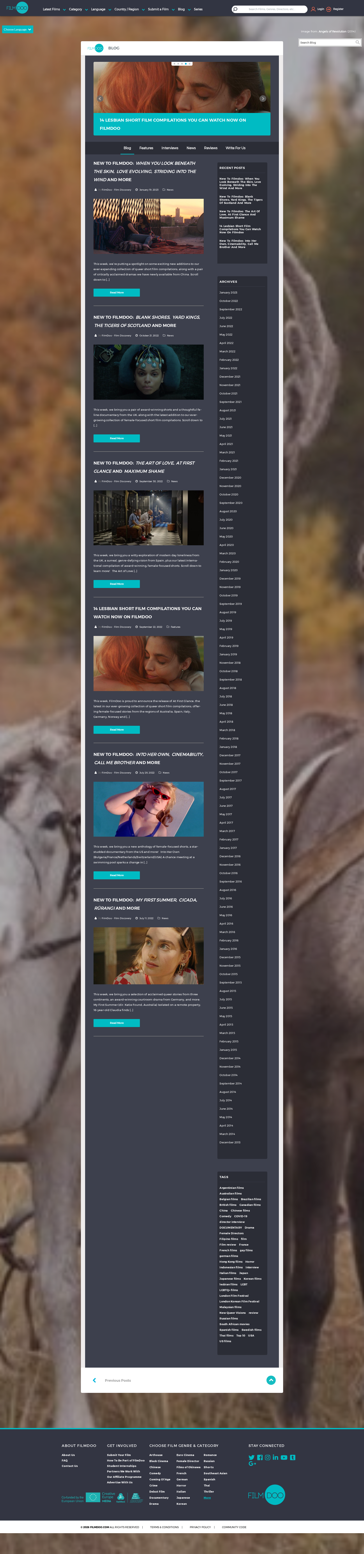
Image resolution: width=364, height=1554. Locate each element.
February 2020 (229, 561)
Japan (243, 1273)
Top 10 (240, 1335)
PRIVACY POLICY (200, 1527)
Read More (117, 292)
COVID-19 (240, 1216)
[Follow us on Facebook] (259, 1458)
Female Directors (231, 1233)
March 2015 (227, 1033)
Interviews (170, 148)
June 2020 (226, 528)
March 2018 (227, 730)
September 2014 (230, 1083)
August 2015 (227, 991)
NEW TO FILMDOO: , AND (144, 467)
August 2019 (227, 612)
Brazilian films (251, 1199)
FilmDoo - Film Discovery (116, 189)
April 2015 (226, 1024)
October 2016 (228, 873)
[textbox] (272, 9)
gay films (246, 1250)
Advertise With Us (119, 1482)
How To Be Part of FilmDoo (126, 1460)
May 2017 (225, 814)
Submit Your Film (119, 1454)
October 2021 (228, 393)
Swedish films (251, 1329)
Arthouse (156, 1454)
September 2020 (230, 502)
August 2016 (227, 890)
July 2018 (225, 696)
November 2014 (229, 1066)
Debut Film (157, 1491)
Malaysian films (230, 1307)
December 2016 (230, 856)
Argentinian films (231, 1187)
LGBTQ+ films (228, 1290)
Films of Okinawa (189, 1467)
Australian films (230, 1193)
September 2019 (230, 603)
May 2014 (225, 1117)
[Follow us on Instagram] (267, 1458)
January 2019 (228, 654)
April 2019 (226, 637)
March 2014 (227, 1134)
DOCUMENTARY (230, 1227)
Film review (227, 1244)
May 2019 (225, 629)
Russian (209, 1461)
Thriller (209, 1491)
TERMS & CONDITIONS (164, 1527)
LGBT (244, 1284)
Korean (182, 1503)
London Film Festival (234, 1295)
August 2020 (228, 511)
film (244, 1239)
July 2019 (225, 620)
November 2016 (230, 864)
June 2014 (226, 1108)
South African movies (234, 1324)
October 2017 (228, 772)
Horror (249, 1261)
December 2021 (229, 376)
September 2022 (230, 309)
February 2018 (228, 738)
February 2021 (228, 460)
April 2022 (226, 343)
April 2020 (226, 545)
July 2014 (225, 1100)
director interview (232, 1222)
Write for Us (235, 148)
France (244, 1244)
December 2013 (229, 1142)
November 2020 (230, 486)
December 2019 (230, 578)
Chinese (155, 1467)
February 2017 (228, 839)
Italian (181, 1491)
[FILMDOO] (266, 1494)
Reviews (210, 148)
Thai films (226, 1335)
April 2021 (226, 444)
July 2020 (226, 519)
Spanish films (228, 1329)
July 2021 (225, 418)
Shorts (209, 1467)
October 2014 (228, 1075)
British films (227, 1204)
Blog (127, 148)
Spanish (209, 1479)
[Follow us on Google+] (252, 1464)
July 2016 (225, 898)
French (181, 1473)
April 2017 (226, 822)
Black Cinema (158, 1461)
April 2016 (226, 923)
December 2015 (230, 957)
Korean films (252, 1278)
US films (225, 1341)
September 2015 (230, 982)
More (207, 1497)
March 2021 (227, 452)
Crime (153, 1485)
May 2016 (225, 915)
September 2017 (230, 780)
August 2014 (227, 1092)
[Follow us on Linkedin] (275, 1458)
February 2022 (229, 359)
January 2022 (228, 368)
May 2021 (225, 435)
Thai (207, 1485)
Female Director (188, 1461)
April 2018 (226, 721)
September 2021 (230, 401)
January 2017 (228, 847)
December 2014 (229, 1058)
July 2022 (225, 317)
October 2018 (228, 671)
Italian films (227, 1273)
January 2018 (228, 746)
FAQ (65, 1460)
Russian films (228, 1318)
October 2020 (228, 494)
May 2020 (226, 536)
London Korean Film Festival (239, 1301)
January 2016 (228, 948)
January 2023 (228, 292)
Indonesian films (231, 1267)
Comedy (225, 1216)
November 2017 (229, 763)
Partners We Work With (123, 1471)
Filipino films (228, 1239)
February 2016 (228, 940)
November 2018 (230, 662)
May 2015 (225, 1016)
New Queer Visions (232, 1312)
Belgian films (228, 1199)
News (191, 148)
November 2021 (229, 385)
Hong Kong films (230, 1261)
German (182, 1479)
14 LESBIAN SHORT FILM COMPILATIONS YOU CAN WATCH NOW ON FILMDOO (148, 612)
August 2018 (227, 688)
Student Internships (121, 1465)
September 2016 (230, 881)
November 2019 (230, 587)
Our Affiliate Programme (124, 1476)
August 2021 (227, 410)
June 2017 (226, 805)
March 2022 (227, 351)
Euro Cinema (185, 1454)
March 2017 (227, 831)
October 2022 (228, 301)
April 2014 (226, 1125)
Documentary (159, 1497)
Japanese (183, 1497)
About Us (68, 1454)
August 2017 (227, 789)
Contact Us (70, 1465)
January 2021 (228, 469)
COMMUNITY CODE (234, 1527)
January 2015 (228, 1049)
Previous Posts (118, 1380)
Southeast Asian (215, 1473)
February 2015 (228, 1041)
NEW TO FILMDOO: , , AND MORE (180, 124)
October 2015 (228, 974)
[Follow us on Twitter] (252, 1458)
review (253, 1312)
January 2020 (228, 570)
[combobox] (273, 9)
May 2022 (225, 334)
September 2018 (230, 679)
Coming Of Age (159, 1479)
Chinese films (240, 1210)
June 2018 (226, 704)
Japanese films (230, 1278)
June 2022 (226, 326)
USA (251, 1335)
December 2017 (229, 755)
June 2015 (226, 1007)
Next (263, 98)
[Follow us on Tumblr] (292, 1458)
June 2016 (226, 906)
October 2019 (228, 595)
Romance (210, 1454)
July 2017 (225, 797)
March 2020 (227, 553)
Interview (252, 1267)
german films (228, 1256)
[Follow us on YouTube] (284, 1458)
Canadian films (250, 1204)
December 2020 (230, 477)
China (223, 1210)
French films (228, 1250)
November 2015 (230, 965)
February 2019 (228, 646)
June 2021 (226, 427)
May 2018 (225, 713)
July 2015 (225, 999)
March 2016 (227, 932)
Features (146, 148)
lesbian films (228, 1284)
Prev (100, 98)
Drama (249, 1227)
